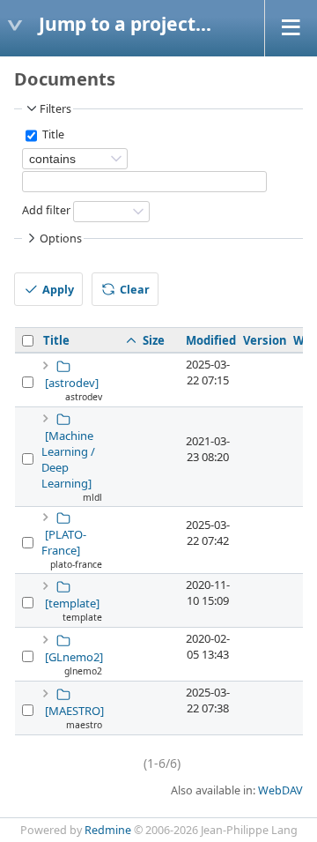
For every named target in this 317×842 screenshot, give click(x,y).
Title (52, 135)
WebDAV (280, 790)
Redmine (108, 830)
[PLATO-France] (63, 542)
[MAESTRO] (74, 711)
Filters (55, 108)
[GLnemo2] (74, 657)
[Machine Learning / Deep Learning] (68, 459)
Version (264, 340)
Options (61, 238)
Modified (211, 340)
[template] (72, 603)
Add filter (46, 211)
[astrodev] (72, 383)
